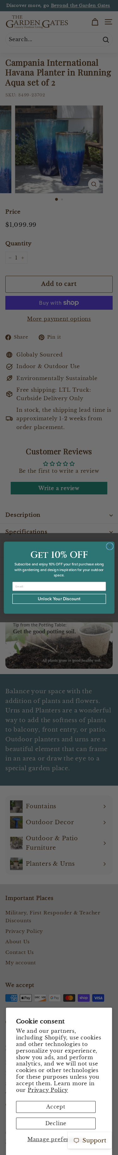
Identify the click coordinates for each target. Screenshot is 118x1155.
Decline (56, 1123)
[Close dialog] (109, 546)
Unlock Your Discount (59, 598)
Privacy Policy (48, 1090)
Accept (55, 1106)
